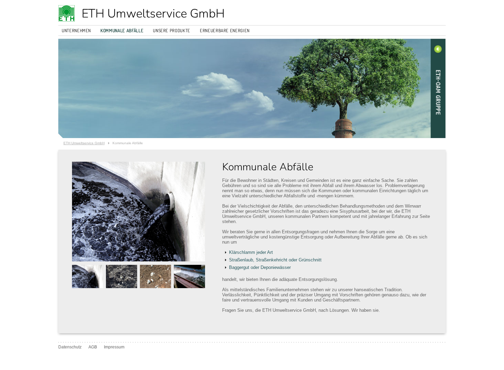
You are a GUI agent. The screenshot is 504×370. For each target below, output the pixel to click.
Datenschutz (70, 347)
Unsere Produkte (171, 30)
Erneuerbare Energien (225, 30)
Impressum (114, 347)
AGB (92, 347)
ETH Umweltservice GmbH (153, 13)
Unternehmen (76, 30)
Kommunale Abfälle (121, 30)
